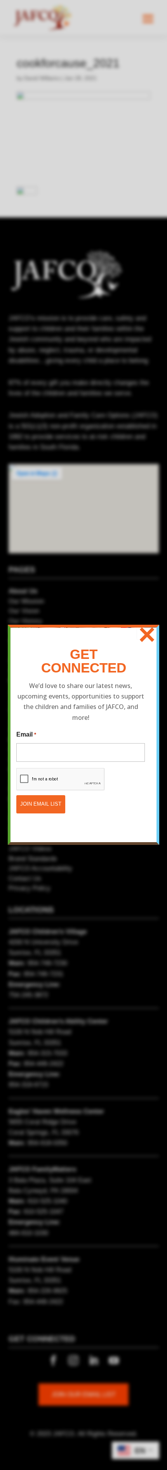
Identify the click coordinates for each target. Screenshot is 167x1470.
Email (26, 734)
